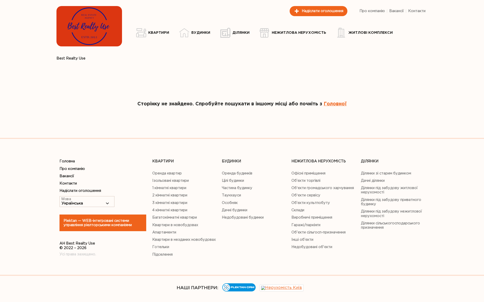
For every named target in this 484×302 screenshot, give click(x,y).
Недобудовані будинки (243, 217)
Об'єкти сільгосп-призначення (318, 232)
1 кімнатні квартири (169, 188)
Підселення (162, 254)
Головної (335, 104)
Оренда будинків (237, 173)
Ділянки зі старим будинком (386, 173)
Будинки (231, 161)
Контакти (417, 11)
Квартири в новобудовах (175, 225)
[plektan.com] (239, 290)
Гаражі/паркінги (305, 225)
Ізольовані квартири (170, 180)
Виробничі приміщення (311, 217)
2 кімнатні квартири (169, 195)
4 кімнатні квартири (169, 210)
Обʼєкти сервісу (305, 195)
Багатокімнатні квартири (174, 217)
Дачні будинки (234, 210)
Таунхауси (231, 195)
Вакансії (396, 11)
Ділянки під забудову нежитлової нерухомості (391, 213)
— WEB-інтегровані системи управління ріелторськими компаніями (98, 223)
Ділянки (369, 161)
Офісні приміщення (308, 173)
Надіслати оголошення (322, 11)
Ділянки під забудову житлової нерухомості (389, 190)
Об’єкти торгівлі (305, 180)
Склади (297, 210)
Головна (67, 161)
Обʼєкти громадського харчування (322, 188)
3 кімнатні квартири (169, 202)
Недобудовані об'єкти (311, 247)
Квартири (163, 161)
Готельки (160, 247)
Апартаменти (164, 232)
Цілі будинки (233, 180)
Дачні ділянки (373, 180)
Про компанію (372, 11)
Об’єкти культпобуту (310, 202)
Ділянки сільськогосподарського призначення (390, 225)
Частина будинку (237, 188)
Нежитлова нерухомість (318, 161)
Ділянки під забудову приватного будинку (391, 202)
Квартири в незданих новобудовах (184, 239)
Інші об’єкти (302, 239)
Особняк (230, 202)
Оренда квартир (167, 173)
